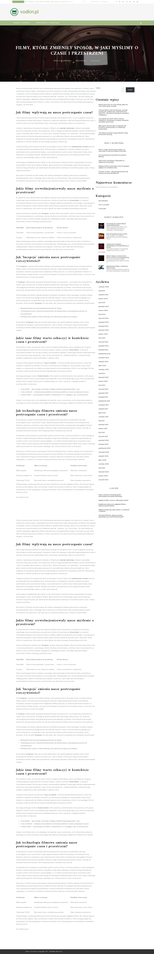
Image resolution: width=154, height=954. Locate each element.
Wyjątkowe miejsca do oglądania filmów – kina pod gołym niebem (113, 505)
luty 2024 (102, 314)
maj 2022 (102, 373)
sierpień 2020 (103, 456)
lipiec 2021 (102, 413)
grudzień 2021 (103, 393)
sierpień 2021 (103, 409)
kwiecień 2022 (104, 377)
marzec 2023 (103, 334)
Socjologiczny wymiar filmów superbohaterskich (116, 224)
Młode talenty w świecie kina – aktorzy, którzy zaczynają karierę (117, 257)
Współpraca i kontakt (48, 22)
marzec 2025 (103, 299)
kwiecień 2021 (103, 425)
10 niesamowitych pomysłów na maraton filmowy (112, 156)
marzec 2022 (103, 381)
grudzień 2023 (104, 322)
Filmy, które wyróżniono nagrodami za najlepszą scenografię (111, 161)
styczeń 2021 (103, 436)
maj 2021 (102, 421)
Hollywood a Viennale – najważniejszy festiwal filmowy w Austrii (117, 245)
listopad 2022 (103, 350)
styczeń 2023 (103, 342)
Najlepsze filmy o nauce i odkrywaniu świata (113, 500)
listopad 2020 (103, 444)
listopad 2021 (103, 397)
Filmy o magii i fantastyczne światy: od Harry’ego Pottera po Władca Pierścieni (112, 150)
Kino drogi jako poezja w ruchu (116, 234)
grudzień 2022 (104, 346)
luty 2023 (102, 338)
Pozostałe (18, 2)
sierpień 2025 (103, 295)
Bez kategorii (103, 201)
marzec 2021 (103, 429)
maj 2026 (102, 291)
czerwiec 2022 (104, 370)
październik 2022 (104, 354)
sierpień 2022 (103, 362)
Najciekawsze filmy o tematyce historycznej (117, 267)
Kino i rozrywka (62, 60)
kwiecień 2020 (104, 472)
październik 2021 (104, 401)
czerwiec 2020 (104, 464)
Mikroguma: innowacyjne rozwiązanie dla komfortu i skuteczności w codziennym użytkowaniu (48, 2)
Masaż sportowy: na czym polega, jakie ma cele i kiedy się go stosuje (113, 105)
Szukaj (98, 88)
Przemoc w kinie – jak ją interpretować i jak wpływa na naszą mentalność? (113, 172)
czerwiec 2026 (104, 287)
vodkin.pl (95, 60)
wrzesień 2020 (104, 452)
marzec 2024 (103, 310)
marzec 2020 (103, 476)
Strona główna (21, 22)
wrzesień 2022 (104, 358)
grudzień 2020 (104, 440)
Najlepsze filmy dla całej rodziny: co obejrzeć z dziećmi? (114, 510)
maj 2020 (102, 468)
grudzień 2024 (104, 307)
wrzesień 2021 (104, 405)
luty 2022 (102, 385)
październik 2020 (105, 448)
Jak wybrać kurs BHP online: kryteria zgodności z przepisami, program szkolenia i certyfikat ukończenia (114, 120)
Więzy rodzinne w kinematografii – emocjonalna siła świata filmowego (110, 495)
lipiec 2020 (102, 460)
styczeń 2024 (103, 318)
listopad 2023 (103, 326)
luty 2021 (102, 433)
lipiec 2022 (102, 366)
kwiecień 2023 (104, 330)
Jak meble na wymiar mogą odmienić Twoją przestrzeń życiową (113, 134)
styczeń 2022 (103, 389)
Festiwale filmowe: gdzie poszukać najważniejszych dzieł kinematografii (111, 516)
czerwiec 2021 (103, 417)
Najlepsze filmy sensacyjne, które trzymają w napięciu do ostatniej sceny (114, 167)
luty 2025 (102, 303)
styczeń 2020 (103, 480)
